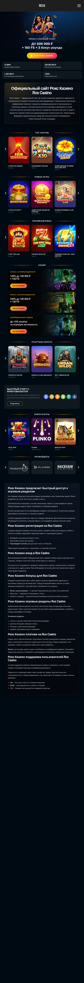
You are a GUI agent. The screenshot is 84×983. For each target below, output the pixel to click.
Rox (42, 5)
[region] (42, 153)
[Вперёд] (78, 149)
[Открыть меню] (79, 5)
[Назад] (6, 149)
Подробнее (15, 403)
